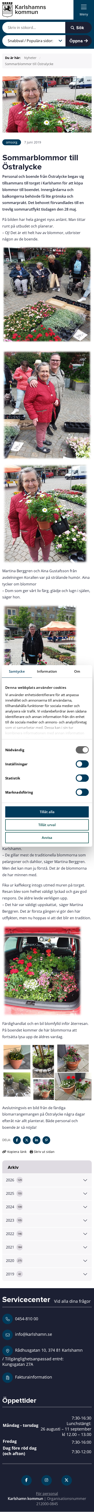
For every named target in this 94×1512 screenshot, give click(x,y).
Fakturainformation (33, 1377)
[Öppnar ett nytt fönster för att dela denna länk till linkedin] (36, 1140)
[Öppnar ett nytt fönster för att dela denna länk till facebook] (17, 1140)
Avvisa (47, 837)
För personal (47, 1493)
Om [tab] (77, 671)
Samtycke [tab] (17, 671)
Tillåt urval (47, 824)
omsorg (11, 142)
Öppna (76, 41)
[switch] (82, 764)
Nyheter (30, 58)
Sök (79, 28)
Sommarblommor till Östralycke (29, 64)
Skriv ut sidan (44, 1151)
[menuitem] (83, 10)
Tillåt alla (47, 812)
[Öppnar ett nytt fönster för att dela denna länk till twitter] (27, 1140)
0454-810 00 (26, 1318)
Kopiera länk (16, 1151)
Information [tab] (47, 671)
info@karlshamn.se (33, 1334)
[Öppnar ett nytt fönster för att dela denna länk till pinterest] (46, 1140)
